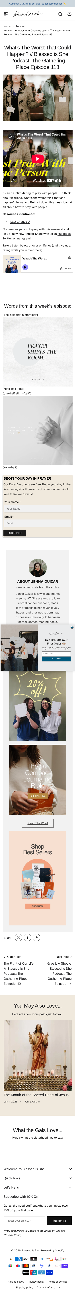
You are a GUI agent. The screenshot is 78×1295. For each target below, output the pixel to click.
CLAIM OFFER (56, 659)
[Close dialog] (72, 627)
